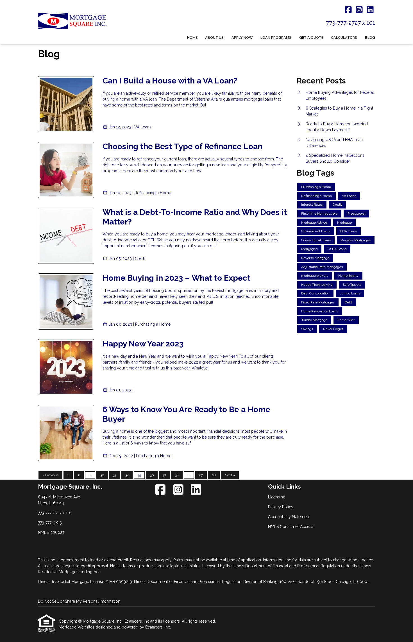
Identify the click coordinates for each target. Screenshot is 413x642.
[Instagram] (359, 10)
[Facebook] (348, 10)
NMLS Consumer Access (290, 526)
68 (214, 475)
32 (102, 475)
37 (164, 475)
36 (152, 475)
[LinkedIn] (370, 10)
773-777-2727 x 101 (350, 22)
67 (201, 475)
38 (177, 475)
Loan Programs (275, 37)
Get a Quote (311, 37)
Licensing (276, 497)
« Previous (50, 475)
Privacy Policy (280, 507)
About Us (214, 37)
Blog (370, 37)
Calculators (344, 37)
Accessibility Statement (289, 516)
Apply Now (242, 37)
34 (127, 475)
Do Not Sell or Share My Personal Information (79, 601)
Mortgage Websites (77, 627)
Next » (230, 475)
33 (114, 475)
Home (192, 37)
